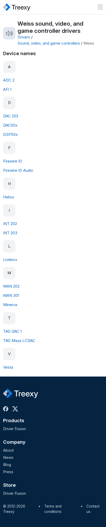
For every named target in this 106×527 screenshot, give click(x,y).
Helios (8, 197)
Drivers (23, 37)
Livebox (10, 259)
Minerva (10, 304)
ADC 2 (8, 80)
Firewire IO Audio (18, 170)
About (8, 450)
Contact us (93, 509)
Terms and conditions (52, 509)
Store (9, 485)
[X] (16, 408)
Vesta (8, 367)
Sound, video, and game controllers (48, 43)
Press (8, 471)
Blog (7, 464)
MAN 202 (11, 286)
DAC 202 (10, 116)
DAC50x (10, 125)
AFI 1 (7, 89)
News (8, 457)
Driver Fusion (14, 428)
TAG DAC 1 (12, 331)
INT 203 (10, 232)
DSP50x (10, 134)
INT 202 (10, 223)
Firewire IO (12, 161)
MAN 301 (11, 295)
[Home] (16, 7)
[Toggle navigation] (100, 7)
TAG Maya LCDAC (19, 340)
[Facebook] (6, 408)
